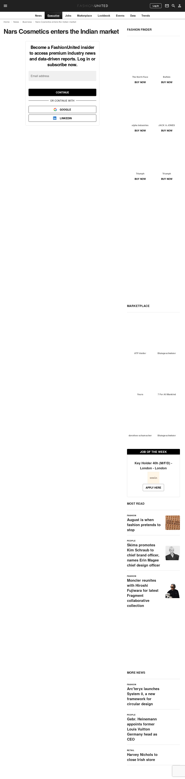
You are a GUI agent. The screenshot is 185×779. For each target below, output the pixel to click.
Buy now (140, 82)
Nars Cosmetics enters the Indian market (55, 22)
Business (27, 22)
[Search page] (173, 6)
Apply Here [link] (153, 487)
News (16, 22)
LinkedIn (66, 118)
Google (65, 109)
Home (7, 22)
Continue (62, 92)
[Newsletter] (167, 6)
